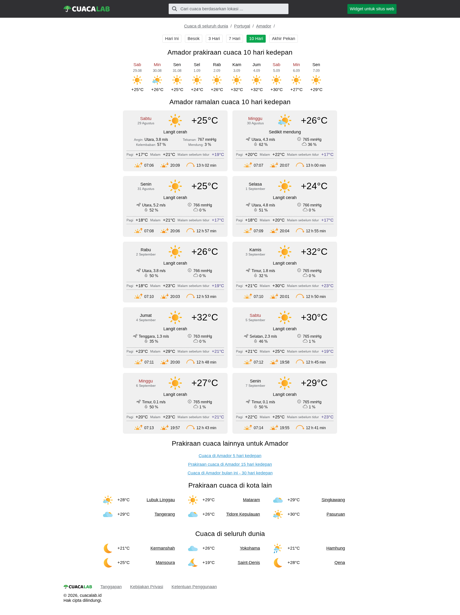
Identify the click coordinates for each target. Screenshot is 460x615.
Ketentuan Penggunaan (194, 586)
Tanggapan (111, 586)
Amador (263, 26)
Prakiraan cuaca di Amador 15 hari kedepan (230, 464)
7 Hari (234, 38)
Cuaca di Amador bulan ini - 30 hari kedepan (230, 473)
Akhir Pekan (283, 38)
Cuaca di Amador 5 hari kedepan (230, 455)
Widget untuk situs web (372, 8)
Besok (194, 38)
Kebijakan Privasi (146, 586)
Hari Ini (172, 38)
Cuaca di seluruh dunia (206, 26)
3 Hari (214, 38)
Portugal (242, 26)
